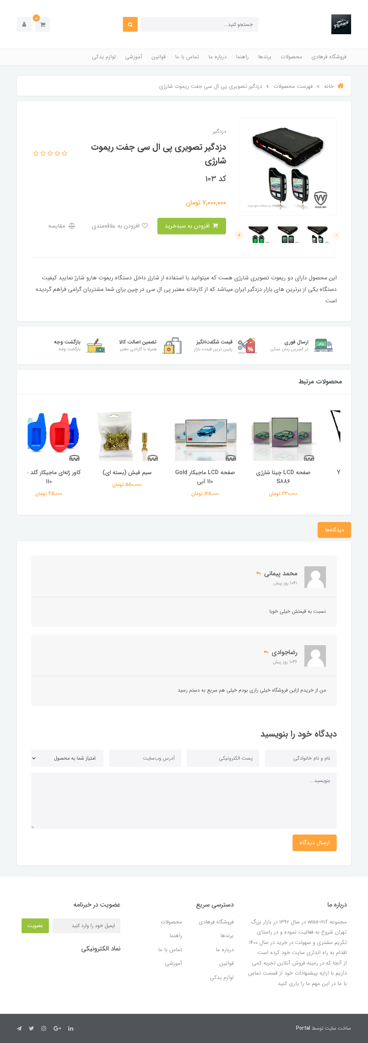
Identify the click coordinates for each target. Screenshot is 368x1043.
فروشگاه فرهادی (329, 57)
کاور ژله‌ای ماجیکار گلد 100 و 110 (67, 477)
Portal (303, 1028)
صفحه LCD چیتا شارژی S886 (301, 477)
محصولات (291, 57)
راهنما (242, 57)
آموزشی (133, 57)
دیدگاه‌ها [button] (334, 530)
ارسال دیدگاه (315, 842)
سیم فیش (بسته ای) (145, 472)
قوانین (159, 57)
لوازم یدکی (104, 57)
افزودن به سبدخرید (188, 225)
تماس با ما (187, 57)
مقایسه (57, 225)
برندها (264, 57)
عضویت (35, 926)
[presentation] (336, 235)
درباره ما (217, 57)
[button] (42, 24)
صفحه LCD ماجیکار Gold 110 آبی (223, 477)
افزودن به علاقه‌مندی (116, 225)
